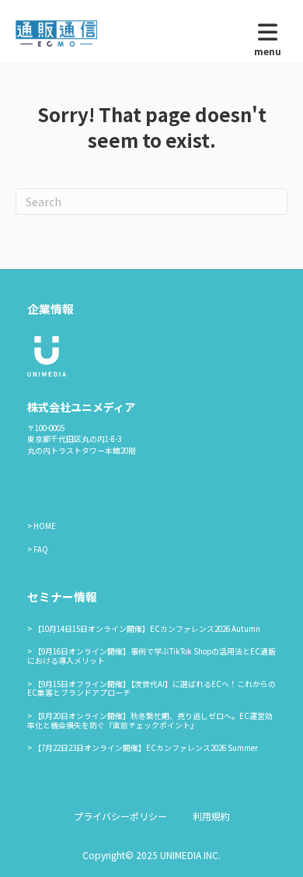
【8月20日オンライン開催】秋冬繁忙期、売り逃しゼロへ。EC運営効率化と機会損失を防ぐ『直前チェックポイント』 (150, 720)
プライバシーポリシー (120, 816)
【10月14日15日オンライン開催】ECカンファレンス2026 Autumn (146, 628)
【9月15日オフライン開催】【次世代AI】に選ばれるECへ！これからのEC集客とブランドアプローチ (151, 689)
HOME (44, 526)
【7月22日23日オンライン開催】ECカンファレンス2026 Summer (145, 747)
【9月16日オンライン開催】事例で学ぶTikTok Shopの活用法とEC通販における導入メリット (151, 656)
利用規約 (211, 816)
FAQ (40, 549)
